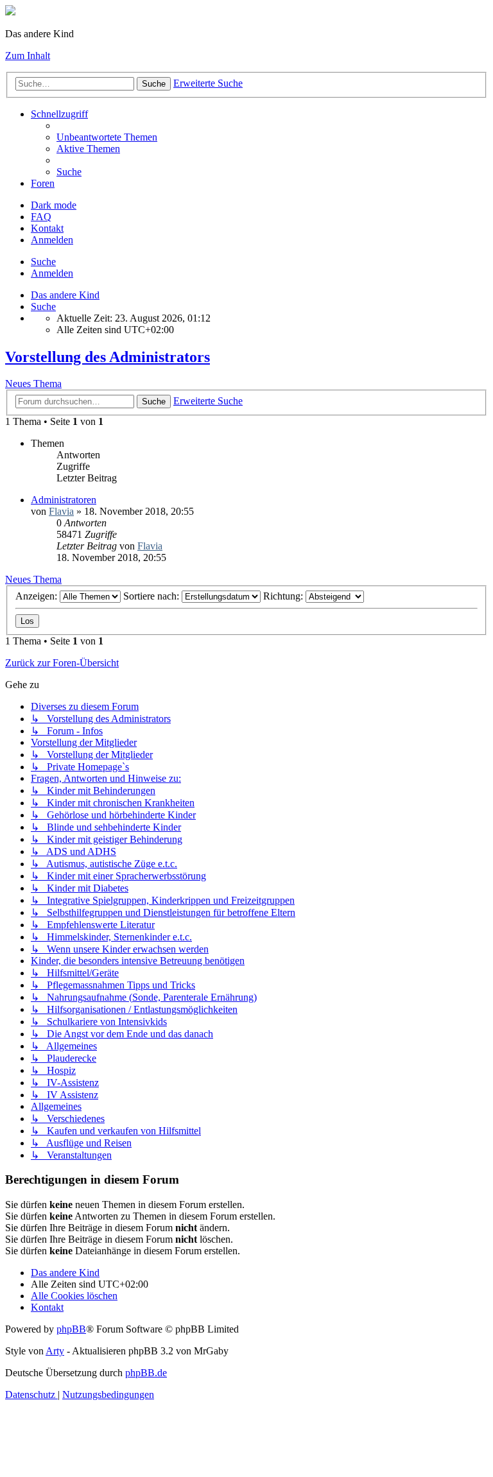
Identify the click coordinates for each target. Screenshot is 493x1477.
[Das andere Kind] (10, 11)
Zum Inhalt (27, 55)
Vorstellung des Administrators (107, 357)
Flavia (61, 511)
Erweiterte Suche (208, 83)
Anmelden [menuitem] (52, 239)
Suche (154, 84)
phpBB (71, 1329)
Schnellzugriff (59, 113)
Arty (55, 1350)
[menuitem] (106, 137)
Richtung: (284, 596)
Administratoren (63, 499)
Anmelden (52, 273)
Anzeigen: (37, 596)
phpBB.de (146, 1372)
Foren (43, 183)
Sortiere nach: (152, 596)
